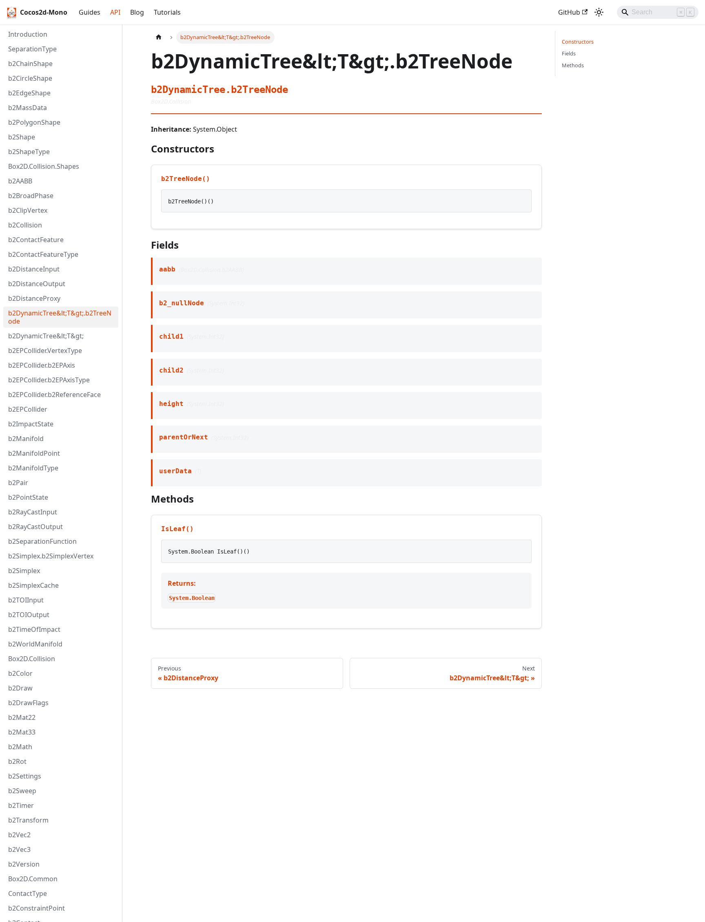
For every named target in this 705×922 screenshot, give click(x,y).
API (115, 12)
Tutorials (167, 12)
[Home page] (158, 37)
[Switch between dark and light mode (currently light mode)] (598, 12)
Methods (573, 65)
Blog (137, 12)
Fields (569, 53)
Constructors (578, 41)
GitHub (569, 12)
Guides (89, 12)
